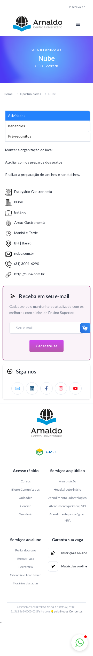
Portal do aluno (25, 550)
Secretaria (26, 567)
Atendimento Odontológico (67, 498)
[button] (78, 24)
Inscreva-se (77, 6)
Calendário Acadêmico (25, 575)
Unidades (25, 498)
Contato (25, 506)
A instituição (67, 481)
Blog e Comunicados (25, 489)
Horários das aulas (25, 583)
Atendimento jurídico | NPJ (67, 506)
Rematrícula (25, 558)
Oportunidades (30, 94)
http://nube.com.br (29, 274)
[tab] (47, 115)
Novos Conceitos (71, 611)
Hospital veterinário (67, 489)
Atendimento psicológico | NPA (67, 517)
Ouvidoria (26, 514)
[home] (36, 24)
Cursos (26, 481)
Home (8, 94)
